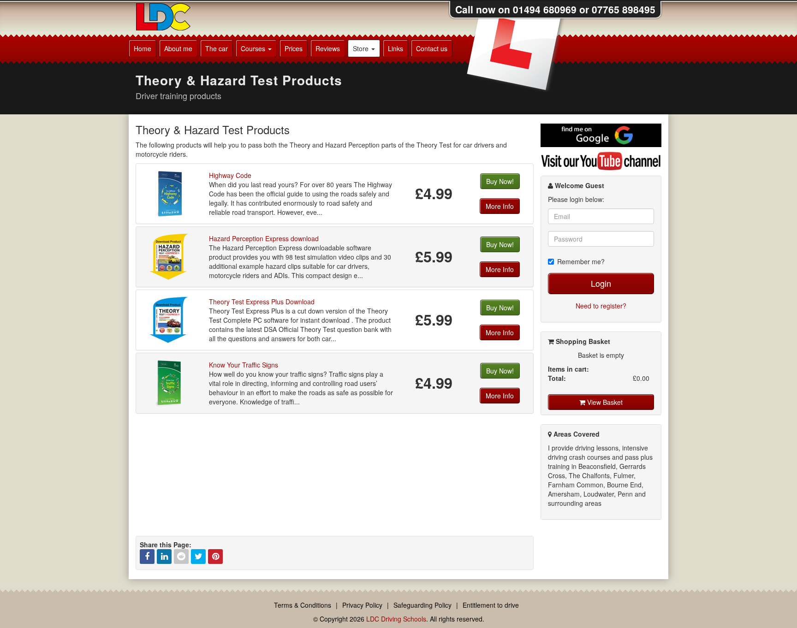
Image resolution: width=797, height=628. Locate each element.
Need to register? (601, 305)
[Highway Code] (169, 192)
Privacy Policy (362, 605)
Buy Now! (500, 181)
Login (601, 283)
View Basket (604, 402)
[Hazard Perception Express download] (169, 256)
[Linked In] (164, 556)
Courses (254, 48)
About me (178, 48)
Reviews (327, 48)
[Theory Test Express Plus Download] (169, 319)
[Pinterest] (215, 556)
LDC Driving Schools (396, 618)
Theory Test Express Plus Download (262, 301)
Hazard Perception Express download (264, 238)
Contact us (431, 48)
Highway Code (230, 175)
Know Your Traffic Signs (243, 364)
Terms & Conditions (302, 605)
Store (361, 48)
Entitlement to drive (491, 605)
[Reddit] (181, 556)
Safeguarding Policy (422, 605)
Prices (294, 48)
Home (142, 48)
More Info (500, 206)
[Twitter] (198, 556)
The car (216, 48)
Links (395, 48)
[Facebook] (147, 556)
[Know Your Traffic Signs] (169, 382)
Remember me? (581, 261)
